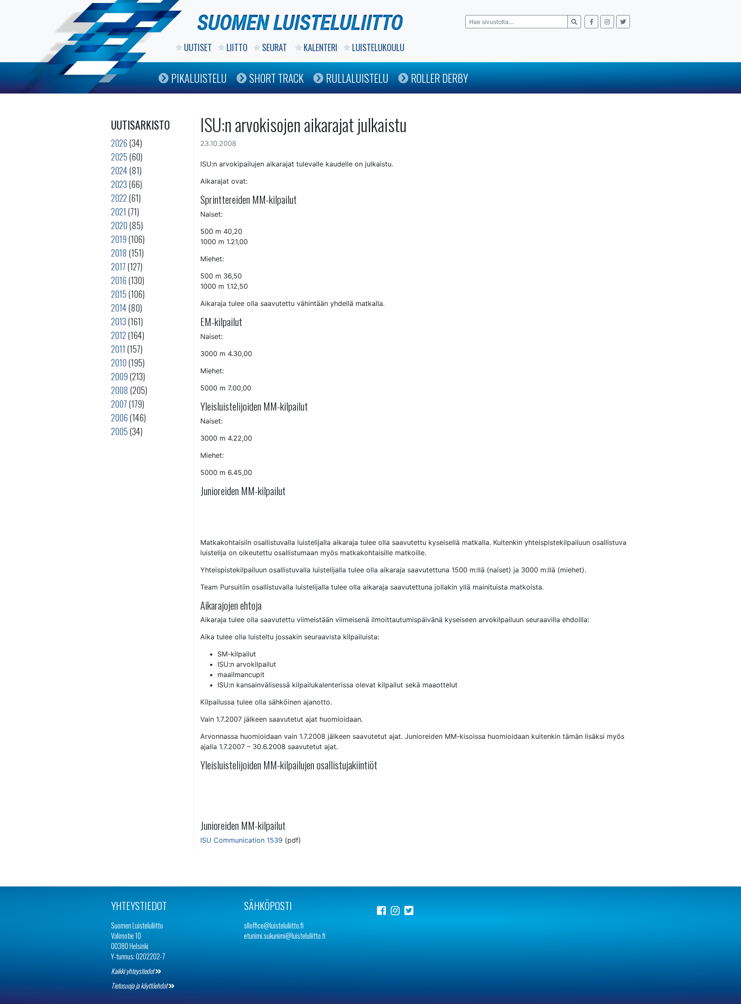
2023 (119, 184)
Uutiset (198, 47)
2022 (119, 197)
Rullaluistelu (357, 78)
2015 (119, 293)
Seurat (275, 47)
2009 (119, 376)
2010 (119, 362)
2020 (119, 225)
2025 (119, 156)
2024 (119, 170)
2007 (119, 403)
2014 (119, 307)
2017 (118, 266)
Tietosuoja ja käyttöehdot (140, 985)
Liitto (236, 47)
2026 (119, 142)
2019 (119, 239)
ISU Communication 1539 (241, 840)
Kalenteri (320, 47)
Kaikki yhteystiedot (133, 971)
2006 (119, 417)
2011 (118, 348)
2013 (118, 321)
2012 (118, 335)
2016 (119, 280)
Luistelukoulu (378, 47)
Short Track (276, 78)
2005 (119, 431)
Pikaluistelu (199, 78)
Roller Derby (439, 78)
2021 (118, 211)
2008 (119, 390)
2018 (119, 252)
